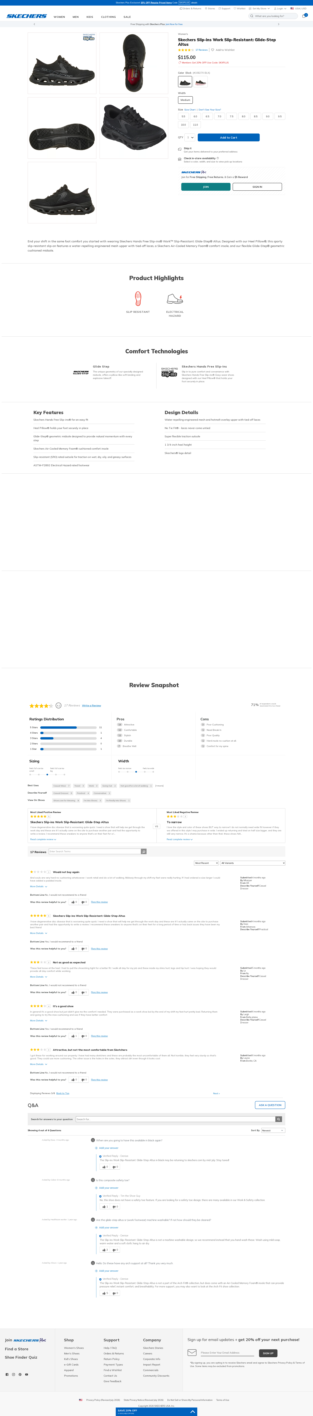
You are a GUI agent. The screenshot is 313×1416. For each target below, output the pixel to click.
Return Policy (112, 1359)
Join (9, 1340)
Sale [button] (127, 16)
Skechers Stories (153, 1347)
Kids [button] (90, 16)
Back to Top (62, 1093)
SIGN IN (257, 186)
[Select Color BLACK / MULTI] (201, 81)
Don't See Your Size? (209, 109)
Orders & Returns (191, 8)
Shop (184, 24)
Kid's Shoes (71, 1359)
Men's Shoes (72, 1353)
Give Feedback (112, 1381)
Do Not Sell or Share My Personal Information (190, 1400)
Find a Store (16, 1349)
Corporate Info (151, 1359)
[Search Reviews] (144, 851)
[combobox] (273, 16)
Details (192, 24)
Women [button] (59, 16)
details (194, 2)
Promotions (71, 1375)
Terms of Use (222, 1400)
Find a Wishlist (113, 1370)
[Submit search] (278, 1119)
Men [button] (76, 16)
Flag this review (99, 901)
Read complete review (41, 839)
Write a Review (91, 705)
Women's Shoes (74, 1347)
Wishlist (240, 8)
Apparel (69, 1370)
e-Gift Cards (71, 1364)
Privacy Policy (285, 1362)
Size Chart (190, 109)
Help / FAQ (110, 1347)
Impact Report (151, 1364)
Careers (147, 1353)
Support (225, 8)
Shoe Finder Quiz (21, 1357)
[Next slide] (278, 24)
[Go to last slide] (34, 24)
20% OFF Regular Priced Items (156, 2)
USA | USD (300, 8)
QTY (180, 137)
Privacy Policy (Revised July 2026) (103, 1400)
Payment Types (113, 1364)
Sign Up (268, 1353)
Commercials (150, 1370)
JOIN (206, 186)
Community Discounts (156, 1375)
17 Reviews (201, 49)
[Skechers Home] (27, 16)
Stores (211, 8)
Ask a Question (270, 1105)
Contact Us (110, 1375)
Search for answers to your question (52, 1119)
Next (216, 1093)
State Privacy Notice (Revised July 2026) (144, 1400)
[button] (280, 8)
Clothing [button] (108, 16)
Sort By (255, 1130)
